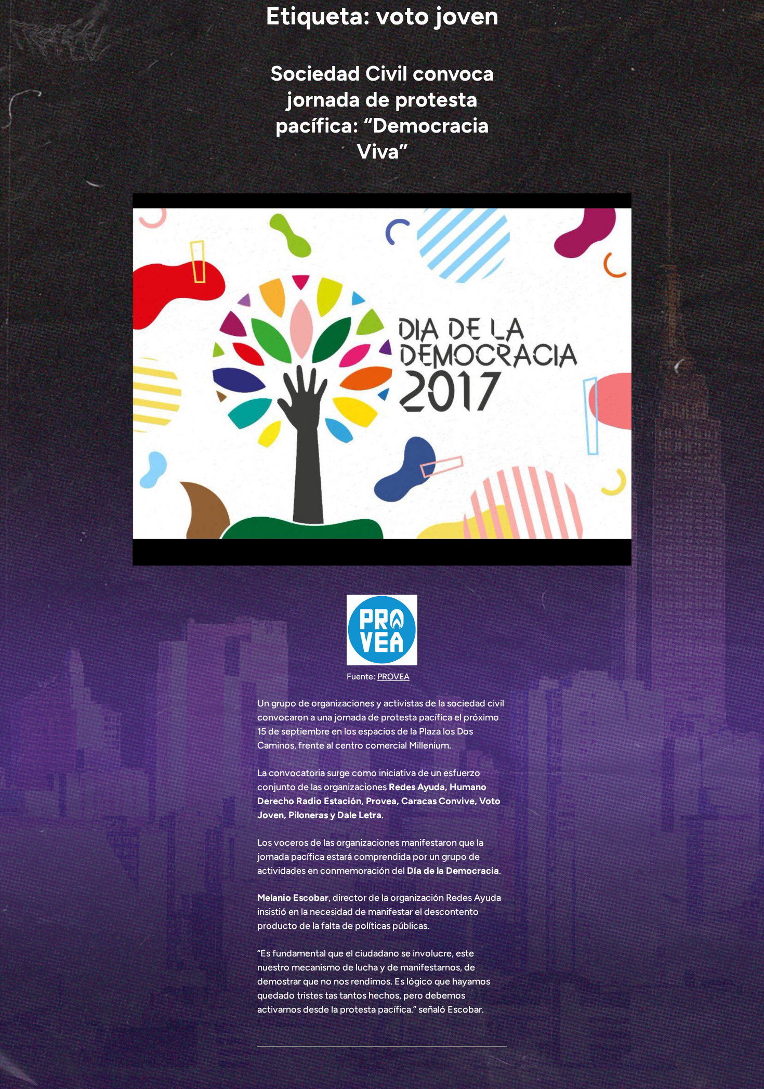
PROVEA (393, 676)
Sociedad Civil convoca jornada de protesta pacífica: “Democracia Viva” (382, 112)
